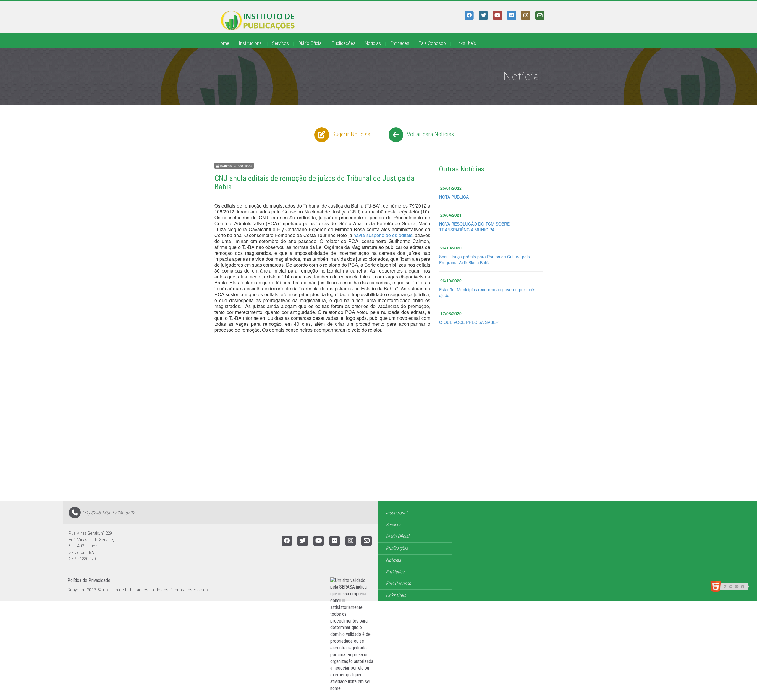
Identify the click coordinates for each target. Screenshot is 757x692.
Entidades (399, 43)
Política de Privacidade (88, 580)
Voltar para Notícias (429, 134)
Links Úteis (465, 43)
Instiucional (396, 513)
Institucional (251, 43)
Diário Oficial (310, 43)
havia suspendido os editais (382, 235)
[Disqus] (378, 426)
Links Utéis (396, 595)
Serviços (280, 43)
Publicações (343, 43)
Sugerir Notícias (350, 134)
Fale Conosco (432, 43)
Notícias (373, 43)
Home (223, 43)
